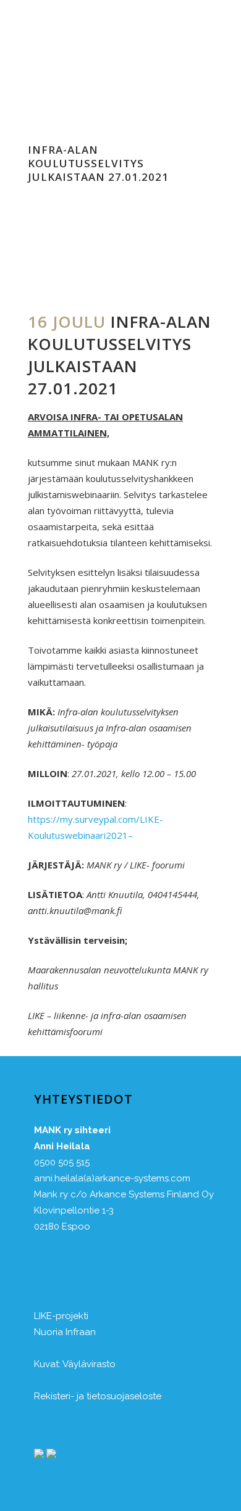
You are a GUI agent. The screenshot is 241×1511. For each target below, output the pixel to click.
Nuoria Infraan (65, 1332)
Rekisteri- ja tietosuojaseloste (97, 1396)
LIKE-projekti (61, 1316)
